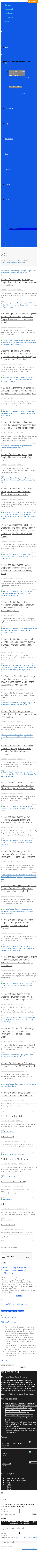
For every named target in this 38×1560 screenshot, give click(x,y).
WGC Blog (20, 290)
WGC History (13, 73)
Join (6, 63)
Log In (7, 21)
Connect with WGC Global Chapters (12, 1311)
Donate (7, 184)
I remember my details (29, 1549)
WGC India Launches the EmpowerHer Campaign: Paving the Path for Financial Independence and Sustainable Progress (18, 391)
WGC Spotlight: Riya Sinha (12, 1116)
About (27, 78)
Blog (6, 154)
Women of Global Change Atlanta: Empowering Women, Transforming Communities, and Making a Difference (18, 854)
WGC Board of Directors (17, 71)
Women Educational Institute (16, 1480)
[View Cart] (2, 46)
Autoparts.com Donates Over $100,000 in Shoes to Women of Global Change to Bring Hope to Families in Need (18, 888)
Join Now (19, 1295)
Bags (8, 1483)
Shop (6, 124)
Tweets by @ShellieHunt (9, 1317)
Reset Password (6, 1549)
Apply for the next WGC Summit (14, 1159)
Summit (24, 93)
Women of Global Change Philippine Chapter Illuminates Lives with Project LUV (17, 457)
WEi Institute (9, 139)
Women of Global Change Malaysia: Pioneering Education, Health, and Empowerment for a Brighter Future (16, 820)
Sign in (16, 1537)
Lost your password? (30, 1537)
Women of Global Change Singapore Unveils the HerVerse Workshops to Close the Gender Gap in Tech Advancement (18, 425)
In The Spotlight (7, 1136)
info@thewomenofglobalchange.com (13, 262)
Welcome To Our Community (13, 1181)
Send (34, 1514)
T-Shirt (9, 1489)
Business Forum (8, 1224)
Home (7, 47)
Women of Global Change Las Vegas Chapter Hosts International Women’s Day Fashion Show (19, 282)
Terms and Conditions (22, 1524)
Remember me (8, 1537)
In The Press (6, 1204)
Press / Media (13, 75)
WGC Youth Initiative (15, 87)
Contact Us (8, 169)
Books (9, 1485)
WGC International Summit (15, 1478)
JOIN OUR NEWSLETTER (9, 1248)
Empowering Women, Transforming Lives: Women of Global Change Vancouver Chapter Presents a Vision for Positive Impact (20, 1333)
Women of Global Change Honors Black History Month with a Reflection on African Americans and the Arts (18, 491)
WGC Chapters (9, 108)
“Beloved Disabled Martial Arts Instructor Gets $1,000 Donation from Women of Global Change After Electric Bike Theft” (18, 785)
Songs (9, 1487)
